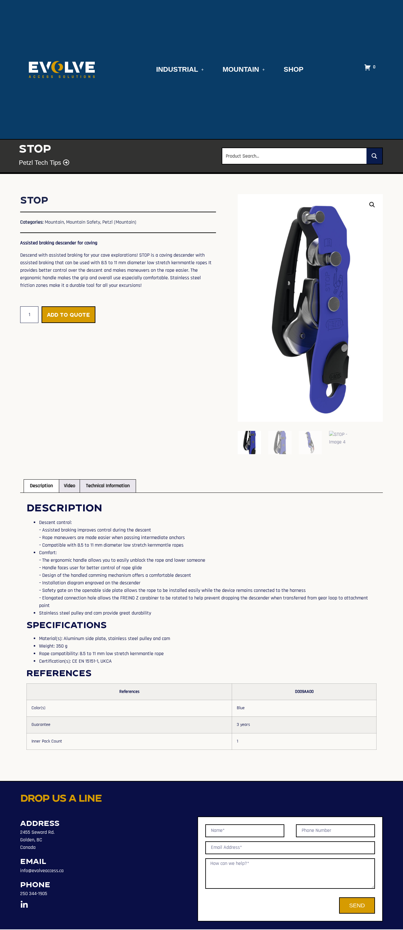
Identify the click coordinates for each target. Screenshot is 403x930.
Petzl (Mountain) (119, 222)
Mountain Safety (83, 222)
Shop (294, 69)
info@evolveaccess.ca (42, 870)
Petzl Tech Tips (41, 162)
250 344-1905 (33, 893)
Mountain (241, 69)
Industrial (177, 69)
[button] (372, 204)
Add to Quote (68, 314)
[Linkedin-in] (24, 905)
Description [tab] (41, 485)
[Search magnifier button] (374, 156)
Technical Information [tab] (108, 485)
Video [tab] (69, 485)
